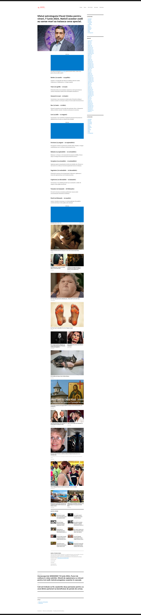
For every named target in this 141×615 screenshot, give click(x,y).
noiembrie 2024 (90, 65)
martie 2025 (90, 60)
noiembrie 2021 (90, 106)
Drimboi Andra (53, 559)
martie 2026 (90, 46)
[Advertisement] (67, 62)
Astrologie (52, 562)
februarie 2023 (90, 89)
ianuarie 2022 (90, 104)
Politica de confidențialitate (43, 602)
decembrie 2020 (91, 110)
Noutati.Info (39, 610)
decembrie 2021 (90, 105)
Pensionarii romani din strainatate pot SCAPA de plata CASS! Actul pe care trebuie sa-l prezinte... (78, 546)
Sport (89, 30)
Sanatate (96, 7)
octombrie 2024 (90, 66)
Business (102, 7)
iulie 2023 (89, 83)
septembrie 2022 (91, 95)
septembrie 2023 (91, 81)
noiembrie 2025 (90, 51)
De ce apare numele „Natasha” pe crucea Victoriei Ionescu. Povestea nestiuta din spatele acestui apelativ (78, 518)
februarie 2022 (90, 103)
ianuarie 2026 (90, 48)
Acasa (81, 7)
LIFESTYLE (90, 24)
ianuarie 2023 (90, 90)
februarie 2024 (90, 75)
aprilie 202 (90, 111)
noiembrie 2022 (90, 92)
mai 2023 (89, 85)
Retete (90, 23)
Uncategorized (90, 32)
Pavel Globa (63, 71)
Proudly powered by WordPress (58, 610)
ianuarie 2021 (90, 109)
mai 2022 (89, 99)
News (85, 7)
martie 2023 (90, 88)
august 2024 (90, 68)
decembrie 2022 (91, 91)
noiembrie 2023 (90, 78)
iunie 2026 (90, 43)
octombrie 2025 (90, 52)
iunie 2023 (90, 84)
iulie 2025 (89, 55)
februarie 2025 (90, 61)
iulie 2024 (89, 69)
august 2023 (90, 82)
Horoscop (89, 21)
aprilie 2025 (90, 59)
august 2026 (90, 40)
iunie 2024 (90, 70)
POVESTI (89, 27)
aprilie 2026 (90, 45)
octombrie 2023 (90, 80)
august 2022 (90, 96)
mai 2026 (89, 44)
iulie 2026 (89, 41)
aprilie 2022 (90, 100)
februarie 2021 (90, 107)
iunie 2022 (90, 98)
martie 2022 (90, 102)
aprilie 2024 (90, 73)
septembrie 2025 (91, 53)
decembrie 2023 (90, 77)
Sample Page (40, 603)
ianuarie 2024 (90, 76)
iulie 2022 (89, 97)
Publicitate (90, 28)
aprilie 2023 (90, 87)
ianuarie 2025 (90, 62)
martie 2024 (90, 74)
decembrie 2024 (91, 63)
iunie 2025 (90, 56)
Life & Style (90, 7)
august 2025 (90, 54)
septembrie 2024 (91, 67)
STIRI (89, 31)
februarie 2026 (90, 47)
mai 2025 (89, 58)
